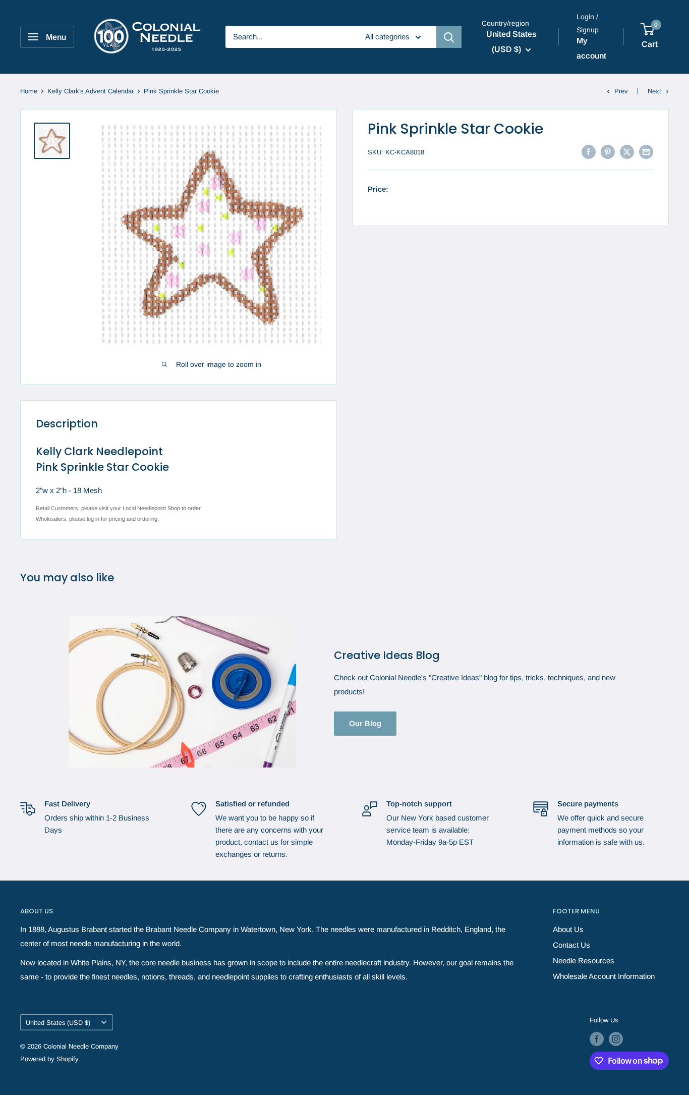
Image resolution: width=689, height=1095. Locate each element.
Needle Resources (583, 960)
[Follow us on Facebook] (597, 1039)
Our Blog (365, 723)
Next (654, 91)
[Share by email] (646, 151)
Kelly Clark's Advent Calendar (90, 91)
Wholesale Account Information (604, 976)
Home (28, 91)
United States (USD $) (58, 1022)
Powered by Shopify (49, 1059)
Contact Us (571, 945)
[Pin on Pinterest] (608, 151)
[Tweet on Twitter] (627, 151)
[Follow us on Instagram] (616, 1039)
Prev (621, 91)
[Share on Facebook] (589, 151)
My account (591, 48)
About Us (568, 929)
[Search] (449, 37)
